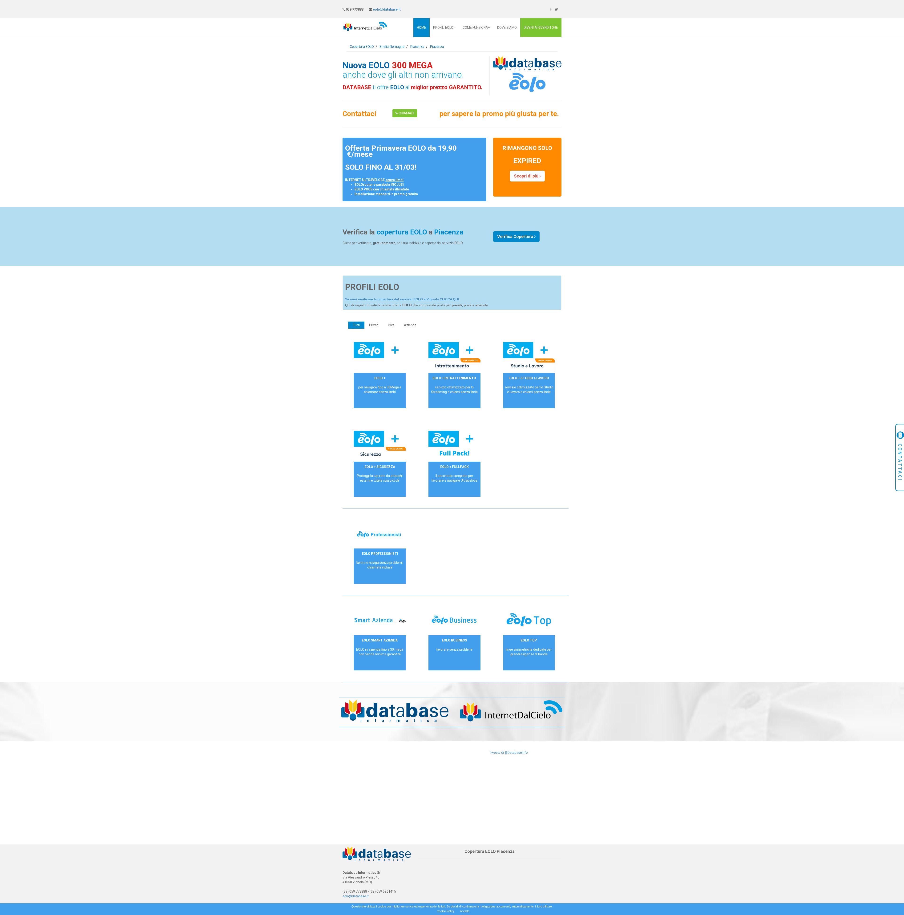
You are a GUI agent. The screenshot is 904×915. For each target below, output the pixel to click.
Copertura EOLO (362, 46)
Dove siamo (507, 27)
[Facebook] (551, 9)
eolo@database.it (386, 9)
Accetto (464, 911)
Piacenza (417, 46)
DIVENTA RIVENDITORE (541, 27)
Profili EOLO (443, 27)
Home (421, 27)
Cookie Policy (445, 911)
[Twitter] (556, 9)
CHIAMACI (406, 113)
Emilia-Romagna (392, 46)
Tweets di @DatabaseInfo (508, 752)
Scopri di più (526, 175)
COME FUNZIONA (475, 27)
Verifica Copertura (515, 236)
